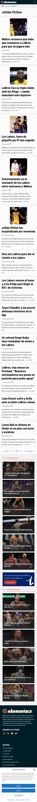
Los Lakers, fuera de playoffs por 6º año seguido (18, 138)
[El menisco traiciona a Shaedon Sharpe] (18, 692)
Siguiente (30, 451)
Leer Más (16, 61)
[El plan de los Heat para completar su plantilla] (18, 561)
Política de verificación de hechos (11, 762)
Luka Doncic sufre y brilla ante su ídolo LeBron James (18, 400)
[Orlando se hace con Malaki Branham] (18, 524)
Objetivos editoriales (7, 759)
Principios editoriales (8, 748)
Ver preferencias (18, 795)
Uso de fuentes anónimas (9, 765)
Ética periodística (7, 751)
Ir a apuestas (10, 582)
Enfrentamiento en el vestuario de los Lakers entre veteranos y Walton (17, 182)
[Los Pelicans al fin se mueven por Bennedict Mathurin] (18, 488)
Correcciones (6, 753)
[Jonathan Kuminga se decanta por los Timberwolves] (18, 470)
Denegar (18, 790)
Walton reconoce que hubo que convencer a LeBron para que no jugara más (18, 42)
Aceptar (18, 786)
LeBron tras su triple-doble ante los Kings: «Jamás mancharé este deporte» (18, 91)
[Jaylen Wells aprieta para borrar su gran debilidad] (18, 674)
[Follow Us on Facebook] (4, 733)
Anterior (5, 451)
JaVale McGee (8, 6)
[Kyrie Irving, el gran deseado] (18, 656)
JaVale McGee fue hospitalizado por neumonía (18, 229)
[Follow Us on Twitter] (8, 733)
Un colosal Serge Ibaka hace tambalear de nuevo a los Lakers (18, 341)
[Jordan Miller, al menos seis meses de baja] (18, 543)
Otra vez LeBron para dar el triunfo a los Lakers (18, 255)
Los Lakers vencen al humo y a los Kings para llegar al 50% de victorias (18, 283)
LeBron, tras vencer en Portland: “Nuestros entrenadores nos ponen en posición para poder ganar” (18, 373)
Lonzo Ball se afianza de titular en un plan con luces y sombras (18, 428)
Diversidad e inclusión (8, 756)
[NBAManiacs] (9, 2)
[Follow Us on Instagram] (12, 733)
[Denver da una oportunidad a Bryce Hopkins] (18, 506)
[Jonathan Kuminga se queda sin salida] (18, 638)
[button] (34, 770)
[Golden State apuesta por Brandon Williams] (18, 620)
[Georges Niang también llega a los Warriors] (18, 602)
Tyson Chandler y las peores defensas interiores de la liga (18, 311)
